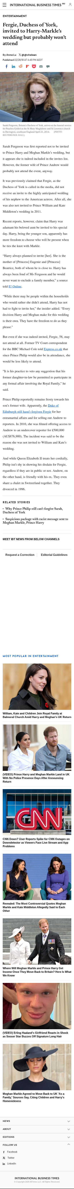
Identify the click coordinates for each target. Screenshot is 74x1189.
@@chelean (29, 54)
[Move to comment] (48, 66)
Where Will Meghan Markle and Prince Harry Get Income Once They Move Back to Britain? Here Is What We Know (37, 972)
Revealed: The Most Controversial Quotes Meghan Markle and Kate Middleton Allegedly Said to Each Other (34, 907)
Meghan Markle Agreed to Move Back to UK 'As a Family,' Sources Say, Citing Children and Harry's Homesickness (33, 1097)
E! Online (15, 286)
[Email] (41, 66)
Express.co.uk (53, 349)
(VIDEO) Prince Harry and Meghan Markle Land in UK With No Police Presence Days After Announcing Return (36, 778)
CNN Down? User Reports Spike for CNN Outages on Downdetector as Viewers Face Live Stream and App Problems (36, 842)
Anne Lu (11, 54)
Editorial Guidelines (54, 554)
